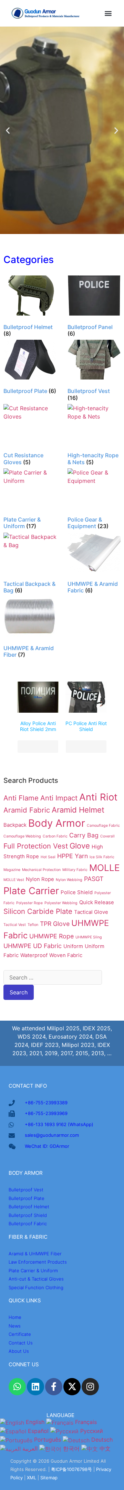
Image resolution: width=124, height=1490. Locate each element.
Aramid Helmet (78, 809)
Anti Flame (21, 798)
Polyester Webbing (61, 903)
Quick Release (96, 902)
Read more (38, 746)
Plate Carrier (31, 891)
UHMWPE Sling (88, 937)
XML (31, 1477)
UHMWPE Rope (51, 936)
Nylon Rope (40, 879)
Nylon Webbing (69, 880)
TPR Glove (55, 923)
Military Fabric (74, 870)
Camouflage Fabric (103, 825)
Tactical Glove (91, 912)
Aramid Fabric (26, 810)
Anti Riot (98, 797)
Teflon (33, 924)
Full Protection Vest (35, 846)
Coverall (107, 836)
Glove (80, 845)
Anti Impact (59, 798)
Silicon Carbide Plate (37, 911)
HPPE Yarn (72, 856)
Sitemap (49, 1477)
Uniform (73, 946)
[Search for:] (52, 977)
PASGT (93, 878)
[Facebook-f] (53, 1386)
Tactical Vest (14, 924)
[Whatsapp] (17, 1386)
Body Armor (56, 823)
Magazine (11, 870)
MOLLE (104, 867)
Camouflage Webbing (22, 836)
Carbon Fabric (55, 836)
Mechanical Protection (41, 870)
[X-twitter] (72, 1386)
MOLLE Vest (13, 880)
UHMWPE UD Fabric (32, 945)
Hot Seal (48, 857)
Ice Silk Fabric (102, 857)
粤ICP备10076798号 (71, 1469)
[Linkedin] (35, 1386)
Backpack (15, 825)
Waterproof (34, 955)
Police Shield (77, 892)
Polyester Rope (29, 903)
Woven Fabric (65, 955)
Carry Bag (84, 835)
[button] (108, 13)
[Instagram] (90, 1386)
